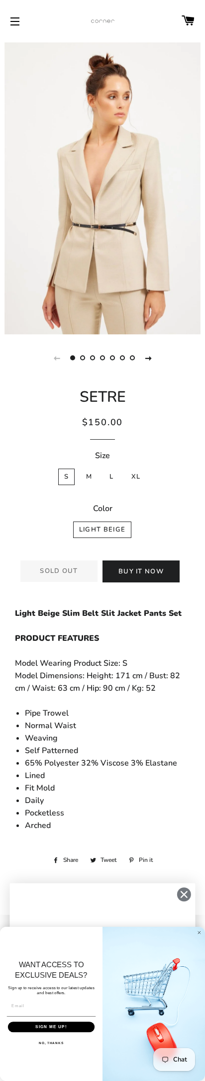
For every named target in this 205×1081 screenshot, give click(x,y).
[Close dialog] (184, 894)
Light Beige (102, 529)
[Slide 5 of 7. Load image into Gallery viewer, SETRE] (112, 358)
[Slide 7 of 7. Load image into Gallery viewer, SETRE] (132, 358)
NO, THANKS (51, 1043)
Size (102, 455)
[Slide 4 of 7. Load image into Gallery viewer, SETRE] (102, 358)
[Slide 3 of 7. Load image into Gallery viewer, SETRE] (93, 358)
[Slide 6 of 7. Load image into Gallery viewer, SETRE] (122, 358)
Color (102, 508)
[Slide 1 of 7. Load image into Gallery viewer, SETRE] (73, 358)
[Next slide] (148, 358)
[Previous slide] (57, 358)
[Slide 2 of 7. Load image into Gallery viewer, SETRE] (83, 358)
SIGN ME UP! (51, 1027)
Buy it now (141, 571)
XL (136, 476)
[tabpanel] (102, 187)
